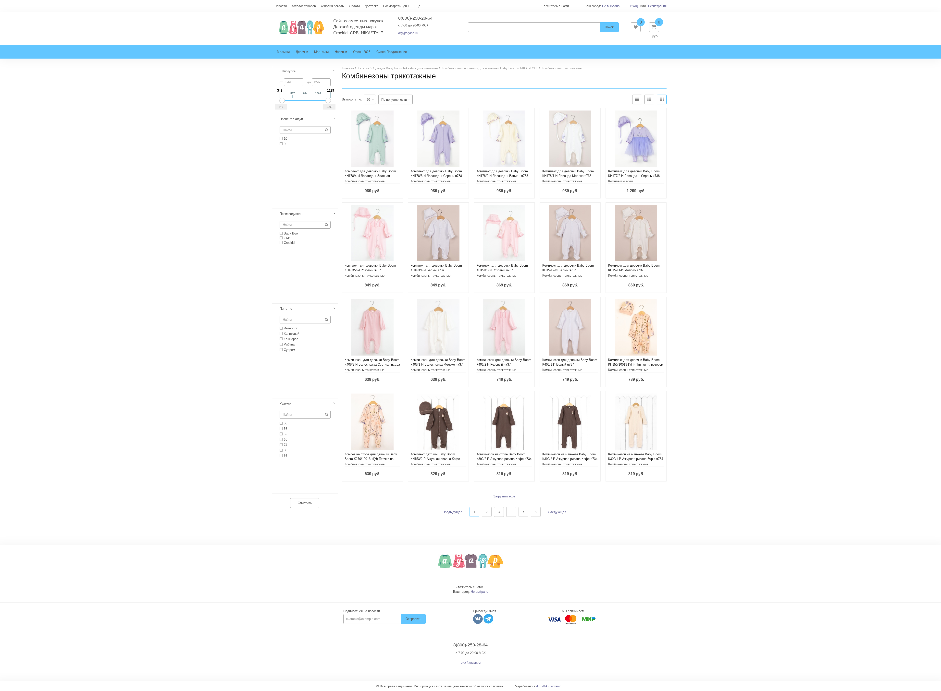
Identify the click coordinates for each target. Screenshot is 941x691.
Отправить (413, 619)
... (511, 512)
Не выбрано (610, 6)
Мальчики (321, 52)
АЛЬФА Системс (548, 686)
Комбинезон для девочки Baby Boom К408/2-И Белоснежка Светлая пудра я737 (372, 364)
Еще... (418, 6)
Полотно (286, 308)
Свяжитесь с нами (469, 587)
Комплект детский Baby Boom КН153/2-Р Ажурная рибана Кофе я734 (435, 458)
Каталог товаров (303, 6)
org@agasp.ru (408, 33)
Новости (280, 6)
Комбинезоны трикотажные (364, 181)
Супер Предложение (391, 52)
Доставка (371, 6)
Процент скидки (291, 119)
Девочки (302, 52)
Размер (285, 403)
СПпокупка (288, 71)
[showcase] (662, 99)
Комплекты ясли (620, 181)
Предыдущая (452, 512)
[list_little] (637, 99)
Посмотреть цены (396, 6)
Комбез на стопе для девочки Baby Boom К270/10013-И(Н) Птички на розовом (371, 458)
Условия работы (332, 6)
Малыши (283, 52)
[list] (649, 99)
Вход (634, 6)
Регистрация (657, 6)
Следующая (557, 512)
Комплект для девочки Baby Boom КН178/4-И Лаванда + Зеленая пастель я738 (370, 175)
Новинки (341, 52)
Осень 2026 (361, 52)
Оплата (354, 6)
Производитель (291, 214)
